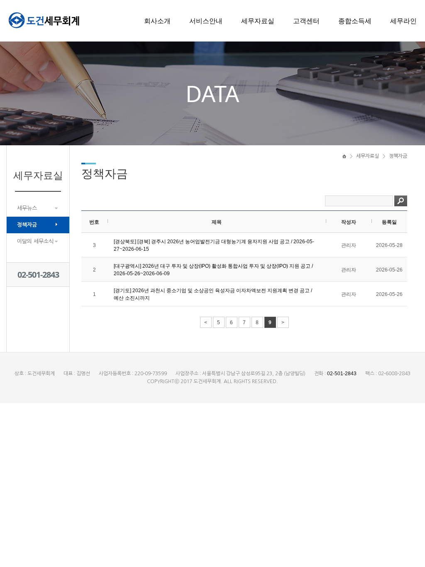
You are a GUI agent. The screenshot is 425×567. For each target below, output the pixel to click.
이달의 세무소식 (35, 241)
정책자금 (27, 224)
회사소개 (157, 20)
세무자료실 (257, 20)
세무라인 (403, 20)
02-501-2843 (38, 274)
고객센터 (306, 20)
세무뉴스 (27, 208)
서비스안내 (205, 20)
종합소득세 (354, 20)
